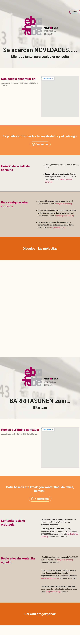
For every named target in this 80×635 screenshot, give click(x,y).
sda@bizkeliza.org (57, 227)
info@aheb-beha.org (64, 204)
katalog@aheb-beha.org (65, 216)
